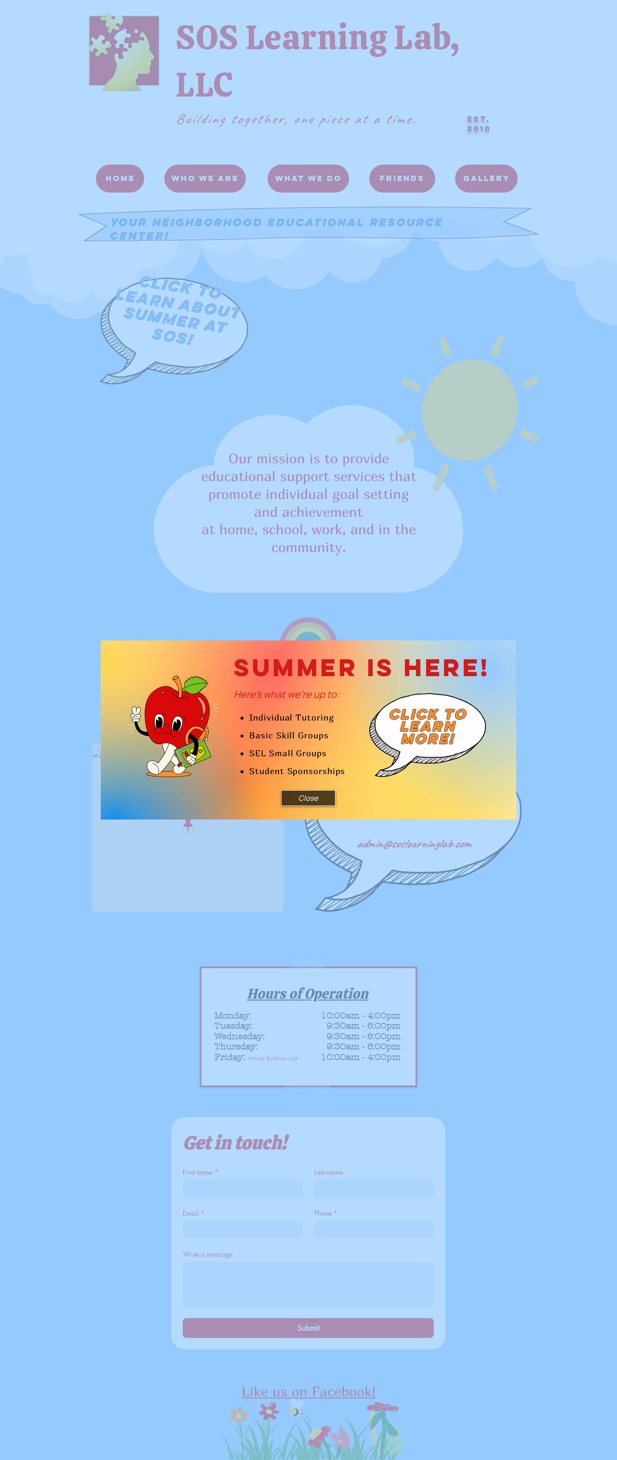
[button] (308, 798)
